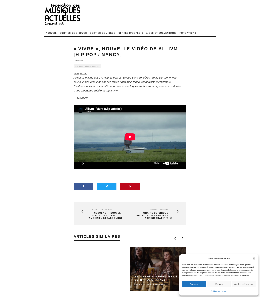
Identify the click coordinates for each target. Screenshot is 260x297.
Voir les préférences (244, 284)
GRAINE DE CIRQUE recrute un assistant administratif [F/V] (154, 215)
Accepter (194, 284)
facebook (82, 97)
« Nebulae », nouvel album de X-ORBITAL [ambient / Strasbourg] (105, 215)
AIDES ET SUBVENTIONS (161, 33)
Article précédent (102, 209)
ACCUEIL (51, 33)
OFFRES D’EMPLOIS (130, 33)
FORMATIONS (188, 33)
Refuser (219, 284)
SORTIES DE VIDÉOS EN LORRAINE (87, 66)
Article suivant (159, 209)
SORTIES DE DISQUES (73, 33)
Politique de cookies (219, 291)
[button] (253, 258)
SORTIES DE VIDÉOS (102, 33)
